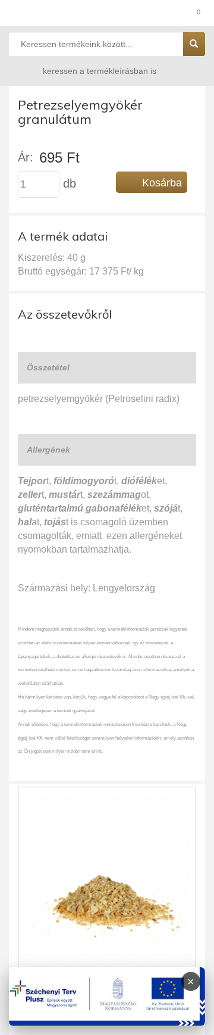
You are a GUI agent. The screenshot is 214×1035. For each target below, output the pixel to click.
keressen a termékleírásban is (99, 71)
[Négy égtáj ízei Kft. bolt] (107, 15)
